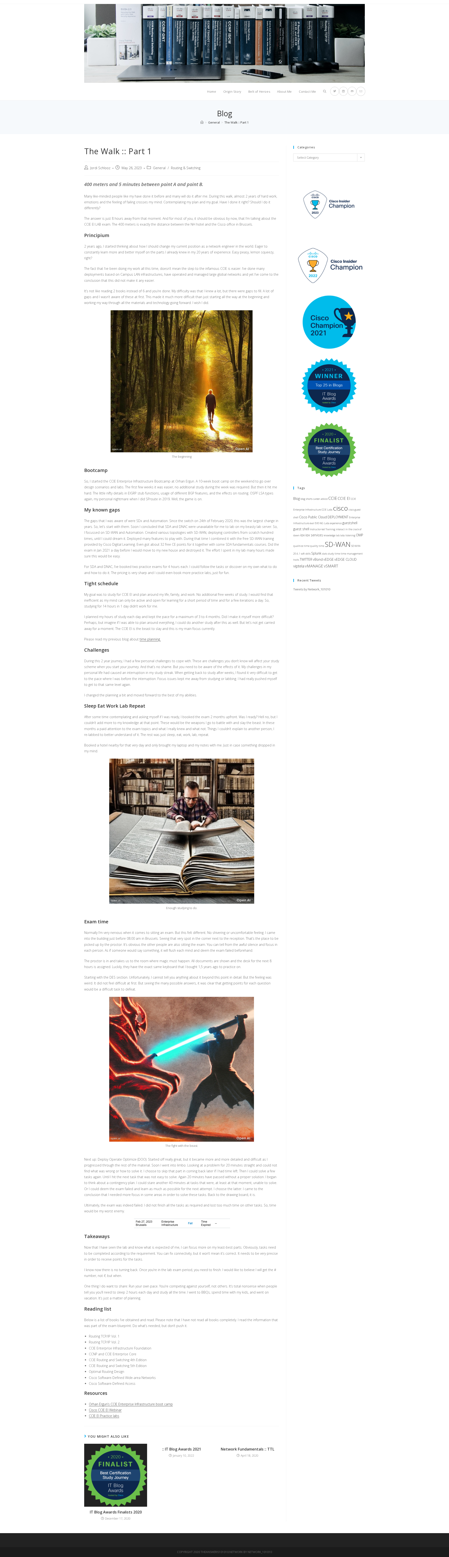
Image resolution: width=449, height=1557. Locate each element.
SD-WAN (338, 544)
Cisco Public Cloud (313, 517)
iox (302, 535)
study (331, 553)
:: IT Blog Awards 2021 (181, 1449)
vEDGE (328, 559)
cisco (340, 508)
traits (296, 559)
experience (336, 523)
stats (324, 553)
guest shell (301, 529)
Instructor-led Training (322, 529)
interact (340, 529)
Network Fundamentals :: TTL (247, 1449)
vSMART (331, 566)
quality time (317, 546)
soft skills (306, 553)
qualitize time (301, 546)
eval (312, 523)
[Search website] (325, 91)
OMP (359, 535)
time (337, 553)
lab (338, 535)
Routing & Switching (185, 168)
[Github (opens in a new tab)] (352, 91)
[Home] (201, 122)
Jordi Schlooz (100, 168)
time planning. (150, 639)
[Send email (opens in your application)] (360, 91)
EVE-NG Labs (322, 523)
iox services (314, 535)
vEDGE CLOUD (345, 559)
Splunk (316, 553)
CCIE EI (344, 498)
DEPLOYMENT (338, 517)
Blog (296, 498)
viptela (298, 566)
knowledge (329, 535)
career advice (320, 499)
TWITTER (306, 559)
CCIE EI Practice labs (104, 1416)
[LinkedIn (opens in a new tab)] (343, 91)
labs (342, 535)
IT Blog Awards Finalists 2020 (116, 1512)
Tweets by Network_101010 (311, 589)
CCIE (332, 498)
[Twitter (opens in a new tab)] (334, 91)
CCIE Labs (327, 509)
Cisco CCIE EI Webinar (105, 1410)
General (159, 168)
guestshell (349, 523)
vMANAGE (314, 566)
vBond (318, 559)
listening (350, 535)
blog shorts (306, 499)
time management (352, 553)
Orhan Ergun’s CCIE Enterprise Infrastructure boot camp (131, 1404)
